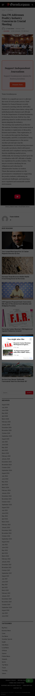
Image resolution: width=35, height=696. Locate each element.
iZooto (30, 358)
